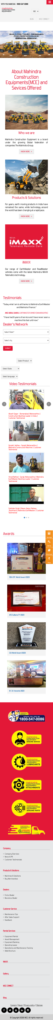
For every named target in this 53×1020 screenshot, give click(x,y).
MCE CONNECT (8, 986)
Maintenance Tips (11, 914)
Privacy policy (29, 1005)
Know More (25, 151)
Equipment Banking (12, 942)
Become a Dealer (11, 898)
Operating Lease (11, 945)
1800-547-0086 (22, 4)
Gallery (6, 973)
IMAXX (5, 961)
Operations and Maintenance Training (19, 948)
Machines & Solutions (13, 876)
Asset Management (12, 939)
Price (49, 563)
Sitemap (39, 1005)
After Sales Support (12, 917)
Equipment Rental (11, 936)
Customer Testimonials (13, 859)
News (20, 1005)
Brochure (49, 554)
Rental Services (9, 931)
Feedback (8, 920)
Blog (5, 997)
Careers (13, 1005)
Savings (49, 537)
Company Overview (12, 854)
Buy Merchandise (11, 879)
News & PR (9, 857)
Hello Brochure (10, 951)
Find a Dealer (9, 895)
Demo (49, 546)
